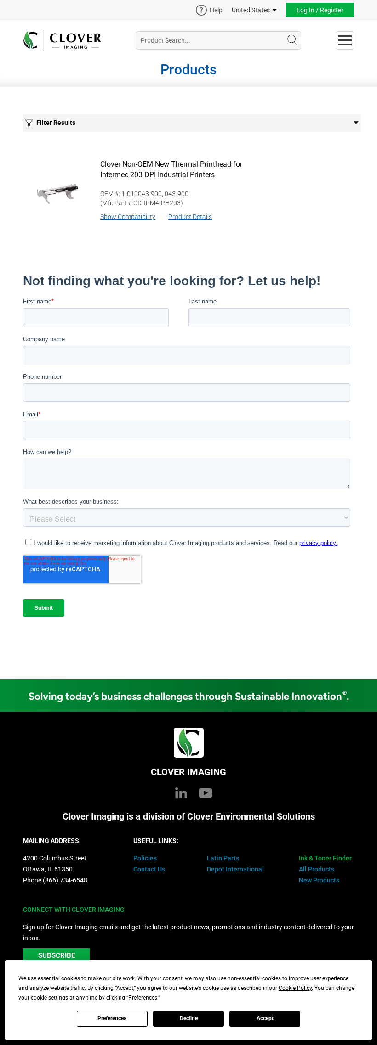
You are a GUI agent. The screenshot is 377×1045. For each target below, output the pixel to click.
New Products (319, 880)
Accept (265, 1018)
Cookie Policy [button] (295, 988)
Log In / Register (320, 10)
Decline (189, 1018)
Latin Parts (223, 858)
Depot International (235, 869)
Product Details (190, 216)
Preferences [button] (142, 997)
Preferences (111, 1018)
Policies (145, 858)
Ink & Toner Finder (325, 858)
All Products (316, 869)
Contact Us (149, 869)
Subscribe (56, 955)
